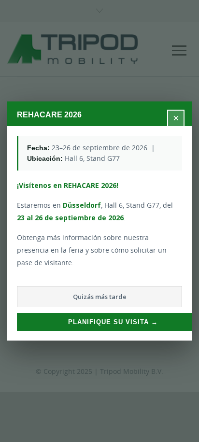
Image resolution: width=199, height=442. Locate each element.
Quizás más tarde (100, 296)
